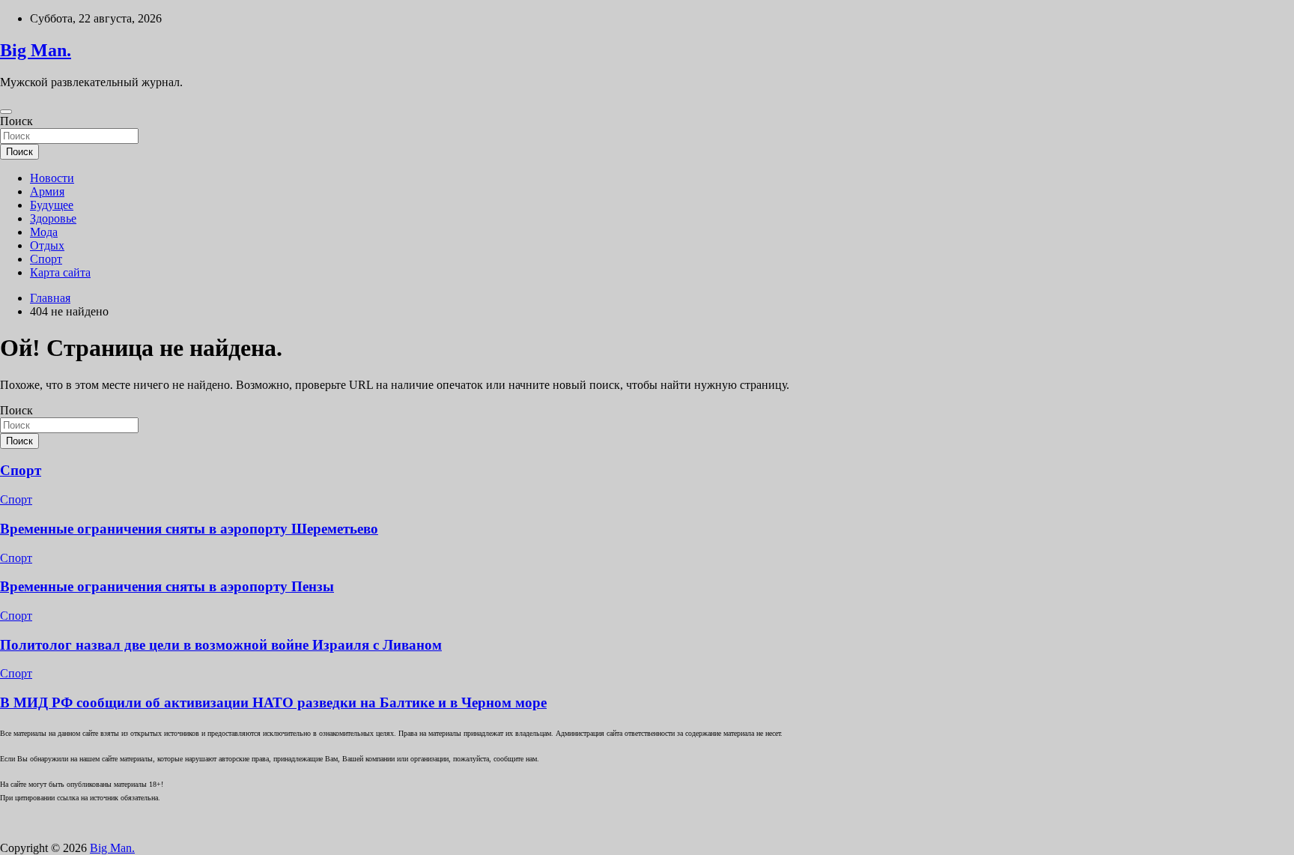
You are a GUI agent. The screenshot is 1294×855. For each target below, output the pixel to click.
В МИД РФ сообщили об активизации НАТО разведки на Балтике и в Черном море (273, 702)
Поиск (16, 121)
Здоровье (53, 218)
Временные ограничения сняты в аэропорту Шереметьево (189, 529)
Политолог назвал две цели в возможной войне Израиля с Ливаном (221, 645)
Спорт (46, 259)
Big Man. (35, 50)
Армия (47, 191)
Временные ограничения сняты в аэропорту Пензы (167, 586)
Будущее (51, 205)
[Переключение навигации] (6, 111)
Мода (44, 232)
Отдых (47, 245)
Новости (52, 178)
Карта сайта (60, 272)
